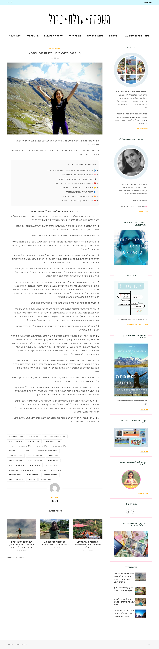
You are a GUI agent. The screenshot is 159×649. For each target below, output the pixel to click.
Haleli (55, 501)
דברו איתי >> (143, 212)
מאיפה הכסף (75, 36)
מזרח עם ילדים (32, 475)
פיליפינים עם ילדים (16, 479)
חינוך (11, 446)
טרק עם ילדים (35, 465)
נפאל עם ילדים (46, 479)
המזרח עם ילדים (33, 441)
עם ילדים (32, 479)
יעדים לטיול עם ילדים (17, 465)
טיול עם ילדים (53, 460)
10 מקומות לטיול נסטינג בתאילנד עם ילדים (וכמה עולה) (55, 543)
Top (149, 644)
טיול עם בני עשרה (15, 455)
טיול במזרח (28, 451)
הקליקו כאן (144, 409)
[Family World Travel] (79, 19)
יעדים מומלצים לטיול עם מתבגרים (21, 470)
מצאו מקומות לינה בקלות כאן (137, 324)
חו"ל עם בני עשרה (60, 446)
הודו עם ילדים (34, 436)
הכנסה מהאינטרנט (16, 436)
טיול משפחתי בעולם (35, 455)
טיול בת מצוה (53, 455)
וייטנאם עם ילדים (15, 441)
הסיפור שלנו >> (142, 129)
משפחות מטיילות (95, 36)
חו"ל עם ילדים (42, 446)
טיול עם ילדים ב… (133, 36)
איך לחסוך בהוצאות (53, 36)
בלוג (147, 36)
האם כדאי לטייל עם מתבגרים (54, 436)
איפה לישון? (15, 36)
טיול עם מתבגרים (15, 460)
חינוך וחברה (33, 36)
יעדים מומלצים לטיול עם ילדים (51, 470)
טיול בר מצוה (14, 451)
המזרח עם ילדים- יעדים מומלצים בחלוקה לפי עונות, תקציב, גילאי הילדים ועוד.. (21, 544)
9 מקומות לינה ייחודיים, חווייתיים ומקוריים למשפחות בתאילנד (88, 544)
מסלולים (113, 36)
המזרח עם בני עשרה (52, 441)
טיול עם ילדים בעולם (35, 460)
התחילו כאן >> (143, 493)
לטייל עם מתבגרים (50, 475)
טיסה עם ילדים (51, 465)
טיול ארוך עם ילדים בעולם (47, 451)
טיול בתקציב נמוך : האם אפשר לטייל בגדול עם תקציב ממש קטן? (124, 613)
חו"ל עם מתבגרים (25, 446)
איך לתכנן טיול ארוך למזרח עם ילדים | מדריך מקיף (124, 602)
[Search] (151, 2)
